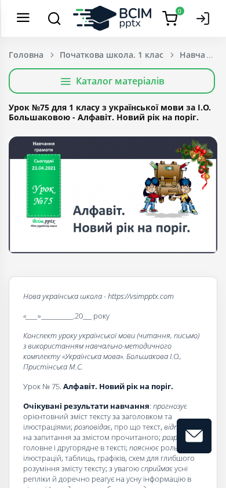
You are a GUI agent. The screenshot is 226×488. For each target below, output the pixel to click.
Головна (26, 55)
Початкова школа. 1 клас (111, 55)
